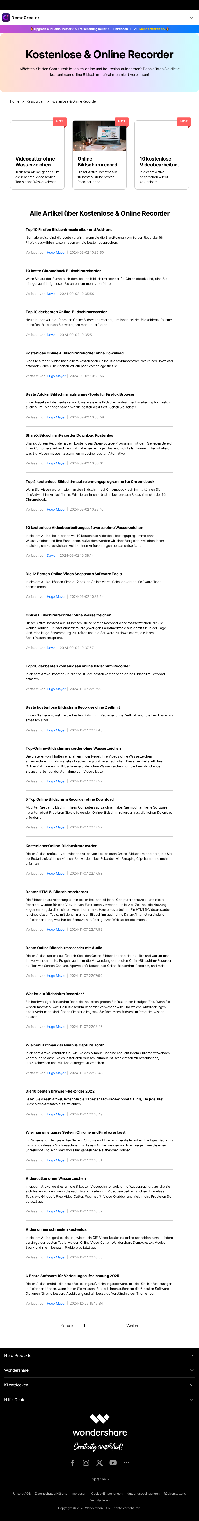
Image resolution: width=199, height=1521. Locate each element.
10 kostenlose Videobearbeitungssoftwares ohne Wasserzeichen (84, 527)
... (93, 1325)
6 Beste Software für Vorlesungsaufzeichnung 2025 (72, 1275)
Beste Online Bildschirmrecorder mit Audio (64, 947)
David (51, 294)
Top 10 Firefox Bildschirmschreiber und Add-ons (69, 229)
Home (14, 101)
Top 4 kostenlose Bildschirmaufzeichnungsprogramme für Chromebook (90, 481)
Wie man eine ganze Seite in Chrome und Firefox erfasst (76, 1132)
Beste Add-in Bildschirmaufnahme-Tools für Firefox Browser (80, 394)
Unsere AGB (22, 1493)
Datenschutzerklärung (51, 1493)
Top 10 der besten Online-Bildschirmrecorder (66, 312)
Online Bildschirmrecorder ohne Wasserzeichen (68, 615)
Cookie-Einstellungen (107, 1493)
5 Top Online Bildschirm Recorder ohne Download (69, 799)
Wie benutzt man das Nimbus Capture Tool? (65, 1045)
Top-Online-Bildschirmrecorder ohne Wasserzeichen (73, 748)
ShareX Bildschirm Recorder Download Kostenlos (69, 435)
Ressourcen (35, 101)
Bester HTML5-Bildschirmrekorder (57, 892)
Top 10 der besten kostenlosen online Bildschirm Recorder (78, 666)
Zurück (67, 1325)
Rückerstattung (175, 1493)
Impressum (79, 1493)
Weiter (132, 1325)
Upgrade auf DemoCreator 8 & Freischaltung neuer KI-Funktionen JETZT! (99, 29)
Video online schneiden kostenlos (56, 1229)
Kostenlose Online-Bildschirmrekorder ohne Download (75, 353)
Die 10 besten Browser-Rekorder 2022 (60, 1091)
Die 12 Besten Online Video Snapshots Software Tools (74, 574)
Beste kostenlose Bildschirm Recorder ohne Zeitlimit (73, 707)
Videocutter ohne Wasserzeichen (56, 1178)
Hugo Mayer (56, 252)
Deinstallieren (100, 1500)
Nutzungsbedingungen (143, 1493)
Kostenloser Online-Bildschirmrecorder (61, 845)
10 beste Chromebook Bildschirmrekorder (63, 270)
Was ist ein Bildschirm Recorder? (55, 994)
